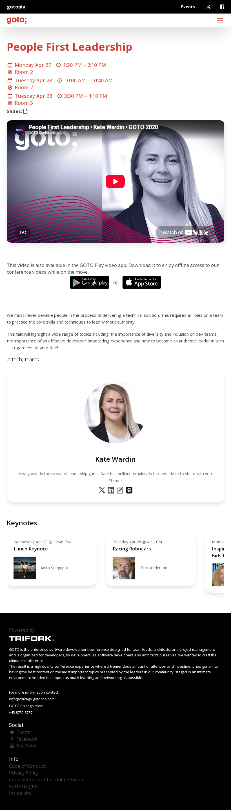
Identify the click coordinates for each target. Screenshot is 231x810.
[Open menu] (220, 20)
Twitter (24, 732)
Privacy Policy (24, 772)
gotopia (16, 6)
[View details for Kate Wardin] (129, 490)
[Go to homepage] (16, 20)
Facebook (26, 739)
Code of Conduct (27, 766)
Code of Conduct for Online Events (46, 779)
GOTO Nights (24, 786)
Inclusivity (20, 793)
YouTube (26, 745)
